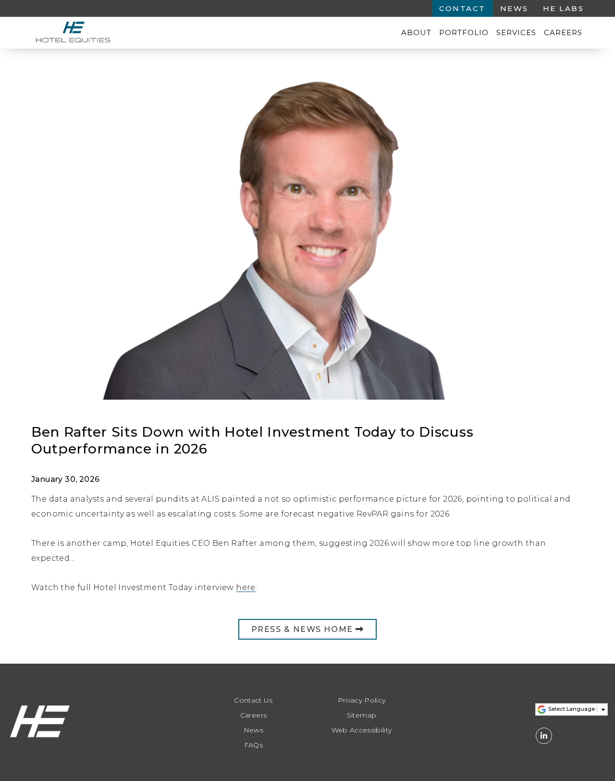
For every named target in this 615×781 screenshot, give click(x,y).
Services (516, 32)
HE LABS (563, 8)
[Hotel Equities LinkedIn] (544, 736)
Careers (563, 32)
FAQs (253, 745)
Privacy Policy (362, 700)
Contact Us (253, 700)
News (514, 8)
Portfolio (464, 32)
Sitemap (361, 715)
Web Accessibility (362, 730)
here (246, 587)
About (416, 32)
